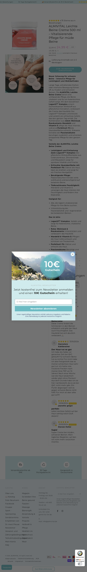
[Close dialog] (72, 254)
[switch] (80, 564)
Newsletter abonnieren (43, 308)
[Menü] (83, 551)
